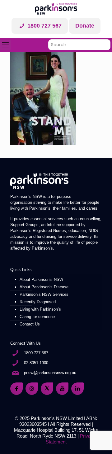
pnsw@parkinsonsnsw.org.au (50, 372)
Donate (84, 26)
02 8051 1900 (36, 362)
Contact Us (30, 324)
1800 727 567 (44, 26)
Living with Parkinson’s (40, 309)
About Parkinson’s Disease (44, 287)
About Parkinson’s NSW (41, 279)
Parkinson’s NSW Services (44, 294)
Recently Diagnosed (38, 301)
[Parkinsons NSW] (56, 9)
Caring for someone (37, 316)
